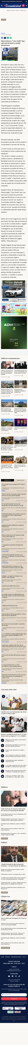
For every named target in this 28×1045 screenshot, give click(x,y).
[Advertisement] (16, 21)
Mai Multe (5, 838)
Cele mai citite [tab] (20, 480)
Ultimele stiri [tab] (7, 480)
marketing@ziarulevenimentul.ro (14, 970)
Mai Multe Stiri (6, 947)
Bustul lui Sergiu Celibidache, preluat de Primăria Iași (12, 1)
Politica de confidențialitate (14, 979)
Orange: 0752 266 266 (14, 969)
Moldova (17, 10)
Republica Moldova (16, 957)
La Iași (2, 957)
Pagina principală (10, 10)
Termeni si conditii (14, 981)
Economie (25, 957)
